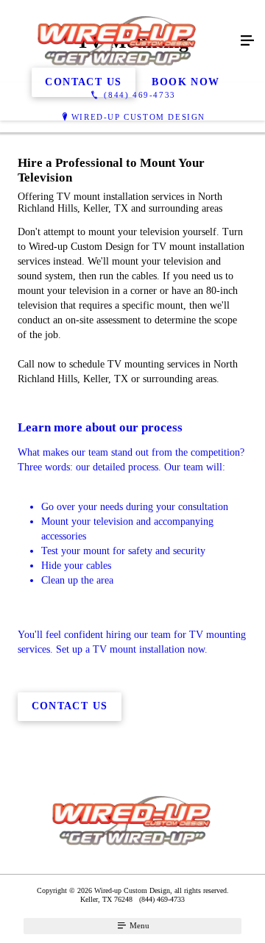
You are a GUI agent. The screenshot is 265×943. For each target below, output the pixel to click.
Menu (138, 925)
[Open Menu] (247, 41)
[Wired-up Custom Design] (118, 41)
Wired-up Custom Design (138, 116)
